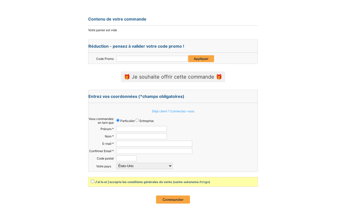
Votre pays (103, 166)
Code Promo (105, 59)
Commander (173, 200)
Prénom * (107, 129)
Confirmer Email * (101, 151)
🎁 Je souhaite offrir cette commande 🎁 (173, 77)
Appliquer (201, 59)
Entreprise (146, 121)
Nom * (109, 136)
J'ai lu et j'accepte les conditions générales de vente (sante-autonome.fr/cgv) (152, 182)
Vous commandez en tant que (101, 120)
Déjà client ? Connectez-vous (173, 111)
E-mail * (108, 144)
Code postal (105, 158)
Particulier (127, 121)
